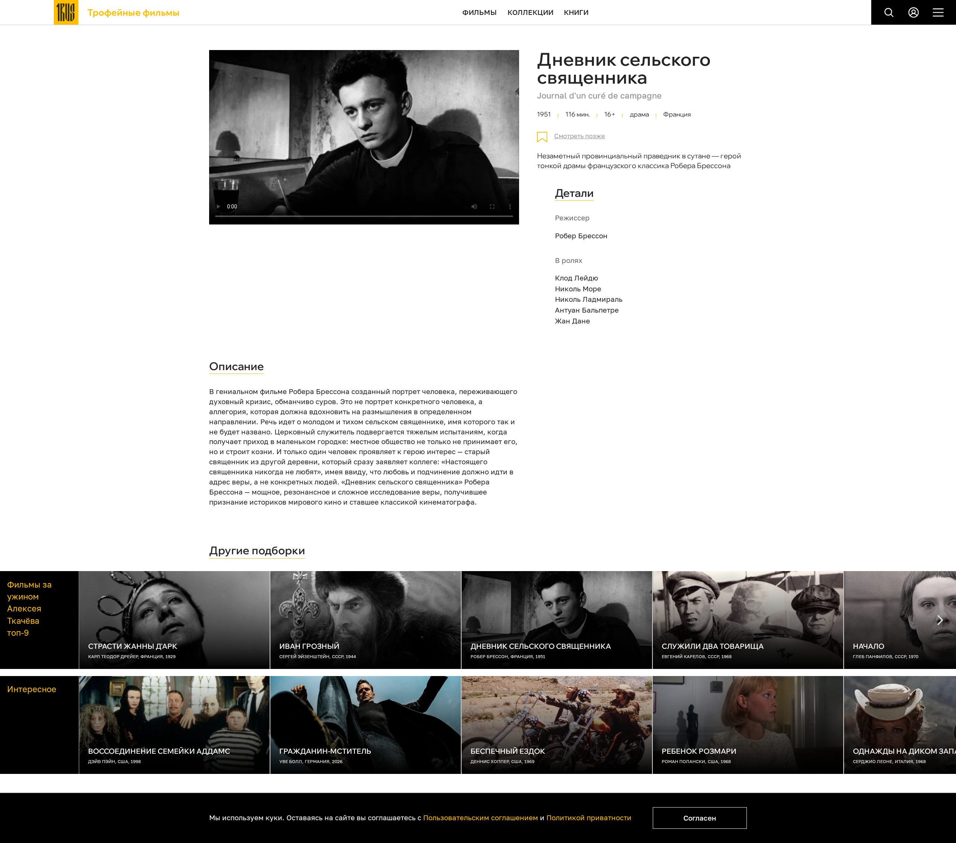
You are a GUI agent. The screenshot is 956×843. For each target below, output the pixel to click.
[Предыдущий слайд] (940, 620)
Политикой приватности (588, 817)
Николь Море (578, 288)
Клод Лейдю (576, 277)
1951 (544, 114)
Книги (576, 12)
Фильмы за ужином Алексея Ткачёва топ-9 (29, 609)
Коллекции (530, 12)
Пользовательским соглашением (480, 817)
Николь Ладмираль (589, 299)
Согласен (699, 817)
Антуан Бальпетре (587, 310)
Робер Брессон (581, 235)
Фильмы (479, 12)
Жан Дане (572, 320)
